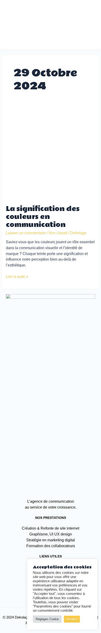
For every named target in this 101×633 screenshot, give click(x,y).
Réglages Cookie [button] (47, 619)
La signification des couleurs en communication (43, 217)
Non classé (58, 233)
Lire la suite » (17, 276)
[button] (89, 24)
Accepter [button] (72, 619)
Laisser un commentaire (26, 233)
